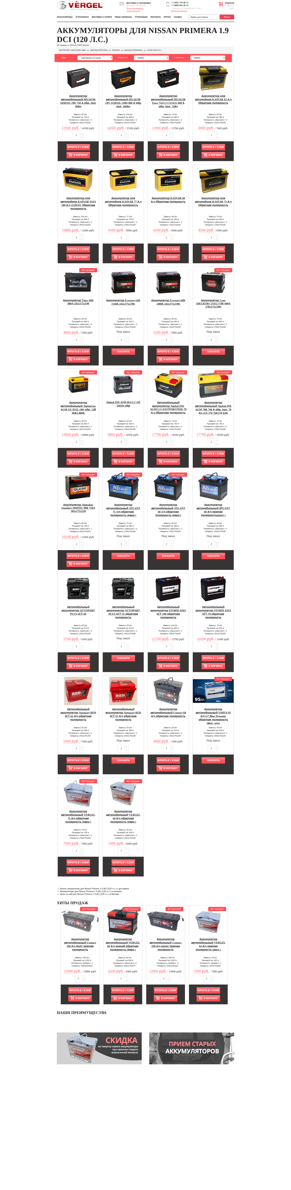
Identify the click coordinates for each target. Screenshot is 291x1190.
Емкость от (123, 57)
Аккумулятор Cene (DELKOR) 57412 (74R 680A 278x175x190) (213, 303)
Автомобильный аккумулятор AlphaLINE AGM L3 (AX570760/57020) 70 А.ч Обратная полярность (168, 407)
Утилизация (141, 17)
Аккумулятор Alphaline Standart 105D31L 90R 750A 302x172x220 (78, 508)
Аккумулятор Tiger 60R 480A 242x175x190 (78, 302)
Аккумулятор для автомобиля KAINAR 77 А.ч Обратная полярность (123, 202)
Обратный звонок (179, 11)
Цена (63, 57)
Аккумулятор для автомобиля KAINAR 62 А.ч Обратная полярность (213, 99)
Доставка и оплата (102, 17)
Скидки (178, 17)
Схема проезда (133, 11)
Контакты (156, 17)
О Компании (82, 17)
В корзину (80, 155)
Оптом (167, 17)
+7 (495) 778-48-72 (179, 3)
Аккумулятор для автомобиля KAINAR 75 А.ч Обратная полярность (213, 202)
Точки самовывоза (134, 8)
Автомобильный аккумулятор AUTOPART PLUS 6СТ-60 (78, 610)
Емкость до (179, 57)
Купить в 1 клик (78, 147)
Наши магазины (123, 17)
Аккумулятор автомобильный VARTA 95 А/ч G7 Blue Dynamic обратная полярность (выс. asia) (213, 716)
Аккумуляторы (65, 17)
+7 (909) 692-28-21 (179, 5)
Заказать (123, 351)
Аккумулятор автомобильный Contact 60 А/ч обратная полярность (168, 713)
